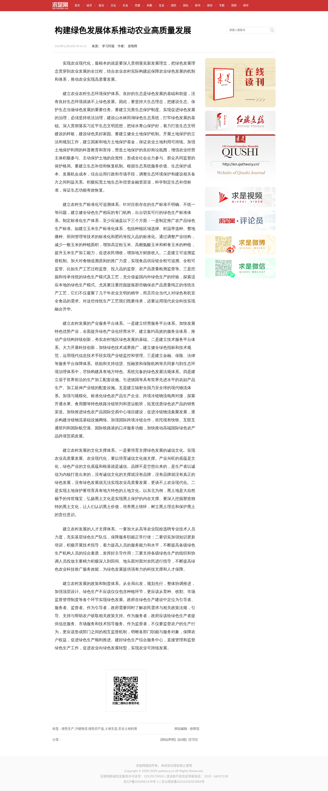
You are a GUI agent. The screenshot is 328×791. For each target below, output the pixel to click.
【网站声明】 (168, 739)
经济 (89, 5)
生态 (161, 5)
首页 (77, 5)
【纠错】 (182, 739)
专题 (221, 5)
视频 (234, 5)
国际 (185, 5)
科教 (149, 5)
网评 (246, 5)
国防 (173, 5)
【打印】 (193, 739)
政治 (101, 5)
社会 (125, 5)
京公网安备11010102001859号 (183, 781)
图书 (197, 5)
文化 (113, 5)
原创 (209, 5)
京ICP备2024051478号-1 (141, 781)
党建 (137, 5)
